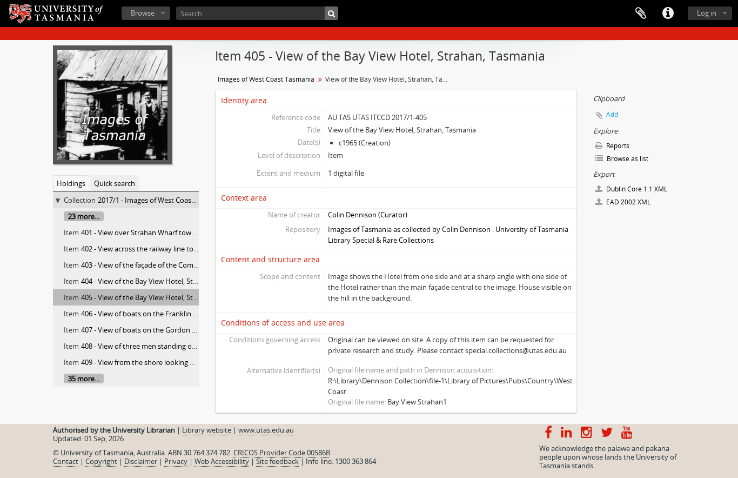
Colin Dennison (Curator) (367, 215)
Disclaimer (140, 461)
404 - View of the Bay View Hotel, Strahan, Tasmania (163, 281)
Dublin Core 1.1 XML (636, 189)
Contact (65, 461)
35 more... (83, 378)
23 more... (83, 216)
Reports (617, 145)
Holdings (71, 183)
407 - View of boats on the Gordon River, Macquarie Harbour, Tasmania (194, 330)
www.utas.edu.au (266, 430)
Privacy (175, 461)
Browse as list (626, 158)
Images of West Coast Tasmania (266, 79)
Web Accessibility (221, 461)
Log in (706, 13)
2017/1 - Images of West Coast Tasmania (162, 200)
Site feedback (277, 461)
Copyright (101, 461)
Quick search (114, 183)
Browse (143, 13)
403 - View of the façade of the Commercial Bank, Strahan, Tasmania (189, 265)
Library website (206, 430)
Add (612, 114)
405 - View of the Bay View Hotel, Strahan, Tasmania (163, 297)
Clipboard (640, 13)
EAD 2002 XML (627, 202)
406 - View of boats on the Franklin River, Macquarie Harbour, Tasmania (195, 313)
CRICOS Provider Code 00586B (281, 452)
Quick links (667, 13)
